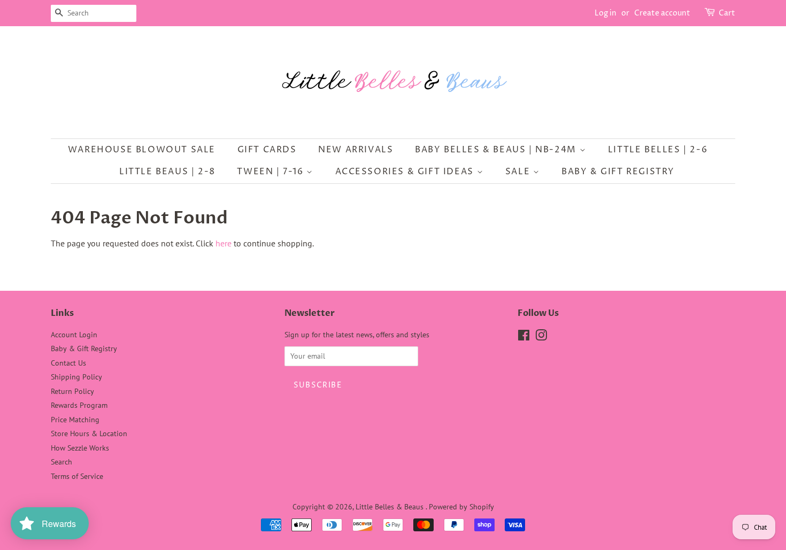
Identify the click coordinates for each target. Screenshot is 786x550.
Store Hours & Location (89, 433)
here (223, 243)
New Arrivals (355, 150)
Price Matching (75, 419)
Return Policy (72, 391)
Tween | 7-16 (271, 171)
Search (61, 462)
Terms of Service (77, 476)
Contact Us (68, 363)
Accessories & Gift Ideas (406, 171)
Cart (727, 13)
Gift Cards (267, 150)
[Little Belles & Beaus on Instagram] (541, 337)
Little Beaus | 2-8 (167, 171)
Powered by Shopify (461, 507)
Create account (662, 13)
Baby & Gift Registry (618, 171)
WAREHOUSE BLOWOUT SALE (141, 150)
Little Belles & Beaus (391, 507)
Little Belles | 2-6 (657, 150)
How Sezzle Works (80, 448)
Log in (606, 13)
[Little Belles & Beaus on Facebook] (524, 337)
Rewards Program (79, 405)
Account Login (74, 334)
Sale (519, 171)
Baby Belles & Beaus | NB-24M (497, 150)
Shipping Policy (76, 377)
